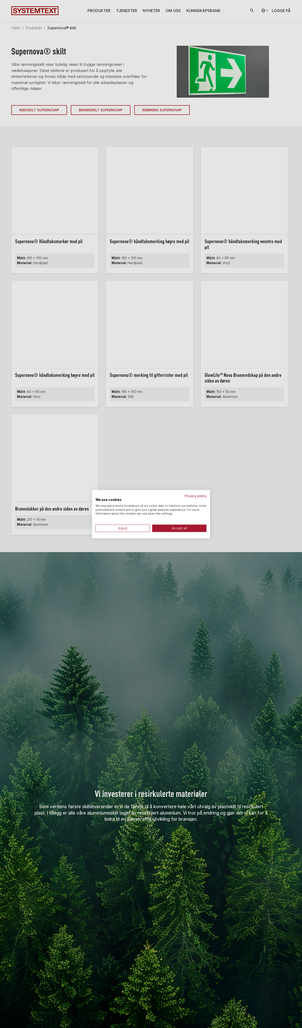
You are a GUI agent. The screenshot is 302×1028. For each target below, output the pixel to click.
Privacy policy (195, 496)
